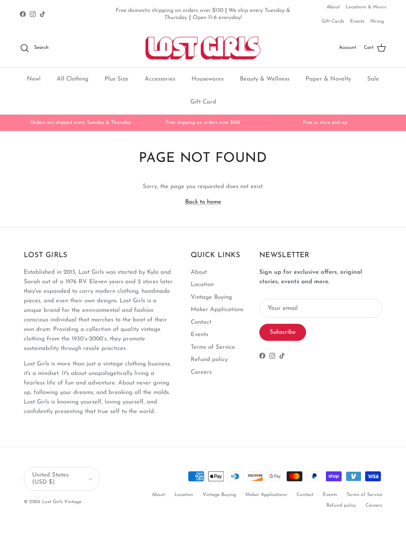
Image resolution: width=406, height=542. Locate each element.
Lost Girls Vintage (61, 502)
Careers (201, 372)
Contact (201, 322)
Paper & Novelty (328, 79)
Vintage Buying (211, 297)
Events (357, 21)
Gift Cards (333, 21)
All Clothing (72, 79)
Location (202, 285)
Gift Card (203, 102)
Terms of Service (213, 347)
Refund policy (209, 360)
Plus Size (116, 79)
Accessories (160, 79)
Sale (373, 79)
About (333, 7)
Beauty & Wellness (264, 79)
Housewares (208, 79)
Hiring (377, 21)
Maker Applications (217, 310)
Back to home (203, 202)
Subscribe (283, 332)
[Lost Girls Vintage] (203, 48)
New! (33, 79)
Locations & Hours (366, 7)
